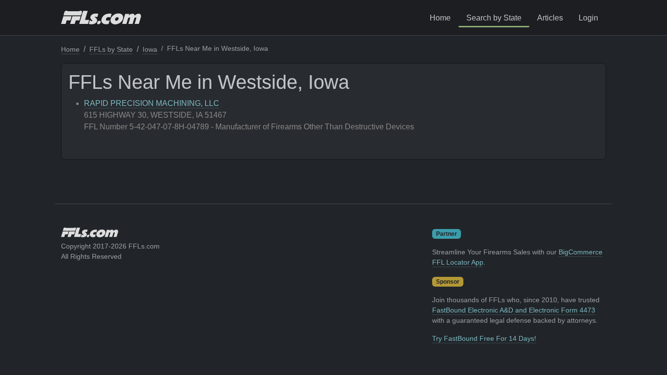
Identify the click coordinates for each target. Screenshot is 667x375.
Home (440, 18)
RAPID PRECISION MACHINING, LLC (151, 103)
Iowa (150, 49)
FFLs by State (111, 49)
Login (588, 18)
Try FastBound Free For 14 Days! (484, 338)
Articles (550, 18)
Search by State (493, 18)
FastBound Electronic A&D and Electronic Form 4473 (513, 310)
